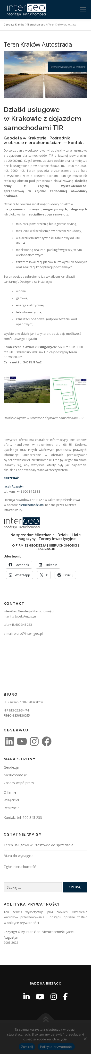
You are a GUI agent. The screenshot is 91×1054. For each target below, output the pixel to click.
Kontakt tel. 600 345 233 (23, 817)
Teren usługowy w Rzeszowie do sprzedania (38, 845)
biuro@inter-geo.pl (28, 633)
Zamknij (27, 1047)
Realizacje (11, 807)
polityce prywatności (23, 922)
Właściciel (11, 800)
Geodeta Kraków (14, 24)
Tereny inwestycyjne (57, 539)
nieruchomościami (31, 505)
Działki (63, 535)
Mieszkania (45, 535)
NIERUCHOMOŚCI (63, 545)
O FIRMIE (19, 545)
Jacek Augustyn (14, 486)
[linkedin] (26, 997)
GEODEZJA (37, 545)
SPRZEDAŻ (11, 478)
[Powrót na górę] (45, 1019)
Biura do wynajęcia (18, 855)
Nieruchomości (36, 24)
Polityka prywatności (56, 1047)
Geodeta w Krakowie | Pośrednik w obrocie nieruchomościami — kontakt (44, 140)
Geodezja (11, 767)
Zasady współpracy (19, 782)
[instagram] (53, 997)
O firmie (10, 792)
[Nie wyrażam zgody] (85, 1038)
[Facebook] (65, 997)
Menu (83, 9)
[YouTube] (40, 997)
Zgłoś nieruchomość (20, 866)
